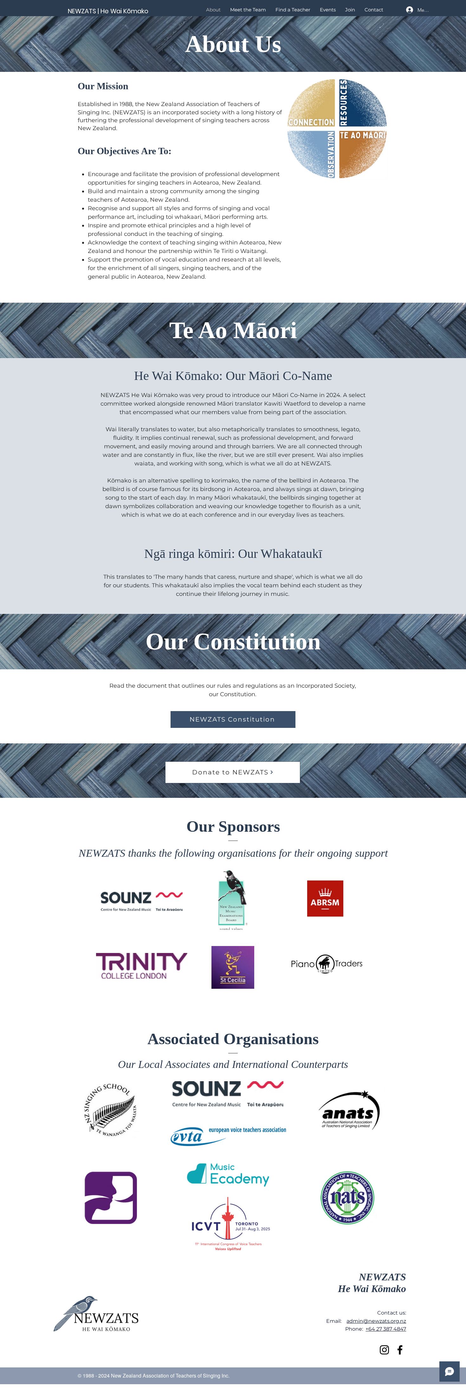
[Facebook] (400, 1350)
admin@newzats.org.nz (376, 1321)
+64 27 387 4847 (386, 1329)
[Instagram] (384, 1350)
